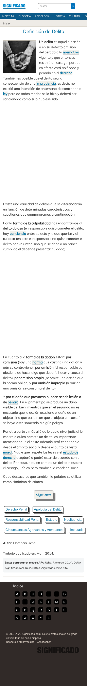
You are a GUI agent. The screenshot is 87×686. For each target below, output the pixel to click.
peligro (13, 402)
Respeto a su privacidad (20, 641)
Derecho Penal (16, 509)
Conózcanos (44, 641)
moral (7, 452)
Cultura (75, 16)
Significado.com (14, 6)
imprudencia (46, 83)
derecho (66, 73)
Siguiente (43, 495)
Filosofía (24, 16)
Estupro (51, 519)
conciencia (18, 233)
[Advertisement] (43, 151)
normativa (71, 52)
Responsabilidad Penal (22, 519)
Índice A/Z (8, 16)
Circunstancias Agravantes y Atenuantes (34, 530)
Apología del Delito (48, 509)
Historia (59, 16)
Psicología (42, 16)
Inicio (6, 23)
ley (5, 94)
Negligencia (73, 519)
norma (37, 362)
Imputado (77, 530)
